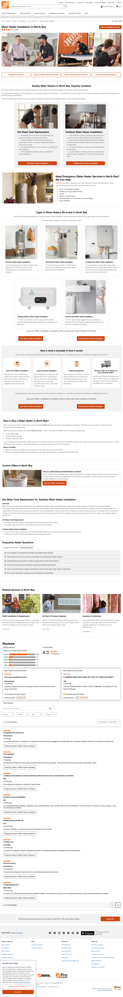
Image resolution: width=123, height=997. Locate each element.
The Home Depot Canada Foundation (102, 957)
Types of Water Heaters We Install (46, 75)
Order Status (89, 2)
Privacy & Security (67, 954)
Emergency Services (16, 75)
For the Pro (79, 2)
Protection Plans (66, 948)
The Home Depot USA (40, 986)
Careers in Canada (97, 945)
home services (32, 21)
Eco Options (95, 964)
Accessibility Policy (53, 986)
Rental (61, 2)
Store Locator (5, 21)
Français (118, 2)
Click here (59, 183)
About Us (94, 941)
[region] (18, 978)
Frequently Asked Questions (106, 75)
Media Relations (96, 961)
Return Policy (6, 945)
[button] (65, 6)
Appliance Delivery (7, 957)
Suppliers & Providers (98, 967)
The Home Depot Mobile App (70, 961)
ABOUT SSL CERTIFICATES (105, 990)
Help (32, 941)
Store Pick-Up (6, 951)
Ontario (14, 21)
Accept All (18, 992)
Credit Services (70, 2)
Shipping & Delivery (7, 954)
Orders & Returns (7, 941)
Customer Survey (37, 948)
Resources (64, 941)
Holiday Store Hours (97, 954)
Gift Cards (111, 2)
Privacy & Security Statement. (21, 982)
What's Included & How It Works (76, 75)
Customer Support (100, 2)
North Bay (22, 21)
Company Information (98, 948)
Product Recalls (66, 951)
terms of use (56, 983)
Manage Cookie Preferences (18, 986)
